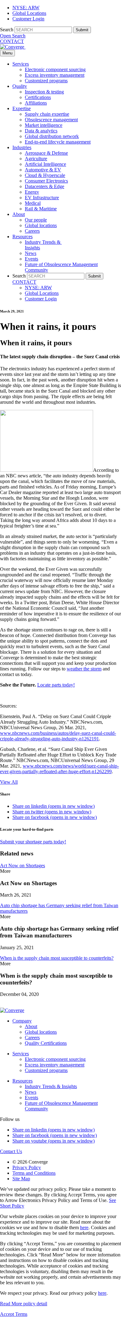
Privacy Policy (26, 1167)
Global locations (41, 225)
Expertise (21, 108)
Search (6, 29)
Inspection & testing (44, 91)
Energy (32, 192)
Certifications (38, 97)
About (18, 214)
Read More (23, 1303)
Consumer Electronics (46, 180)
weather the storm (84, 668)
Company (22, 1020)
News (30, 253)
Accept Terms (13, 1314)
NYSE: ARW (25, 7)
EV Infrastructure (42, 197)
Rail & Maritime (41, 208)
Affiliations (36, 103)
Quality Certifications (46, 1043)
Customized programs (46, 80)
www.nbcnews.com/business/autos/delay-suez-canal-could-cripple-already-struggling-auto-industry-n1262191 (58, 735)
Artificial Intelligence (45, 164)
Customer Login (28, 18)
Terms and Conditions (34, 1173)
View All (9, 782)
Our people (36, 219)
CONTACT (12, 41)
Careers (32, 231)
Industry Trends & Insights (51, 1086)
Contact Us (11, 1151)
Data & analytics (41, 130)
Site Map (21, 1178)
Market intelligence (43, 125)
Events (31, 258)
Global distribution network (52, 136)
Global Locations (29, 13)
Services (20, 64)
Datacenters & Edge (44, 186)
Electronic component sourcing (55, 69)
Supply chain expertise (47, 114)
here (84, 1227)
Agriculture (36, 158)
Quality (19, 86)
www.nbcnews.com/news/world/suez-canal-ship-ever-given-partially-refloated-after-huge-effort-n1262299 (59, 768)
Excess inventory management (54, 75)
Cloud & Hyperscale (45, 175)
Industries (21, 147)
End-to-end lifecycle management (58, 141)
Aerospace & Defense (46, 153)
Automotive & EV (43, 169)
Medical (33, 203)
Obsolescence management (51, 119)
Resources (22, 236)
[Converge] (12, 47)
